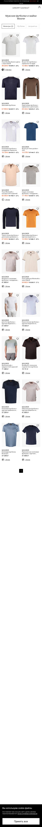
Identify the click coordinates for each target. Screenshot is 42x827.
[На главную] (21, 8)
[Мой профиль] (39, 7)
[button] (21, 815)
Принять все (21, 821)
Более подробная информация (27, 813)
